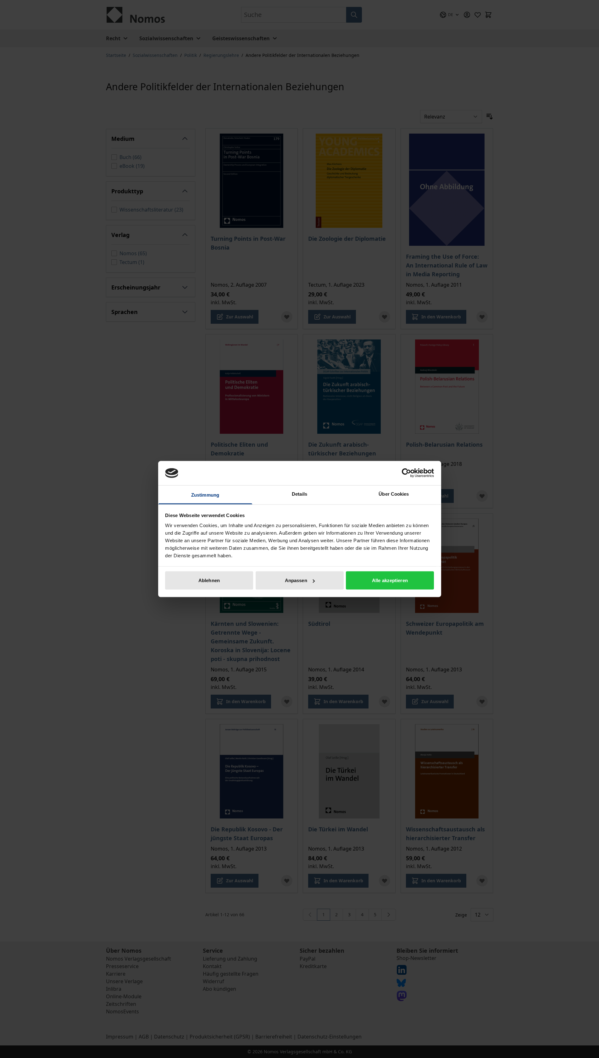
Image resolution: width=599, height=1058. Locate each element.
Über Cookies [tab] (394, 493)
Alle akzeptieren (390, 580)
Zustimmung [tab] (205, 494)
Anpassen (296, 580)
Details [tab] (299, 493)
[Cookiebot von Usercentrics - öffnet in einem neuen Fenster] (406, 473)
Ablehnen (209, 580)
